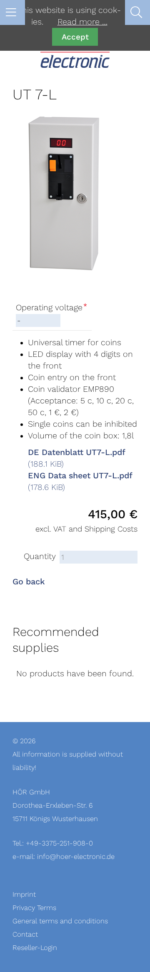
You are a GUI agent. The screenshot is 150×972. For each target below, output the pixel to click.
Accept (75, 36)
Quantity (40, 556)
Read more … (83, 22)
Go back (28, 581)
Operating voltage (52, 307)
